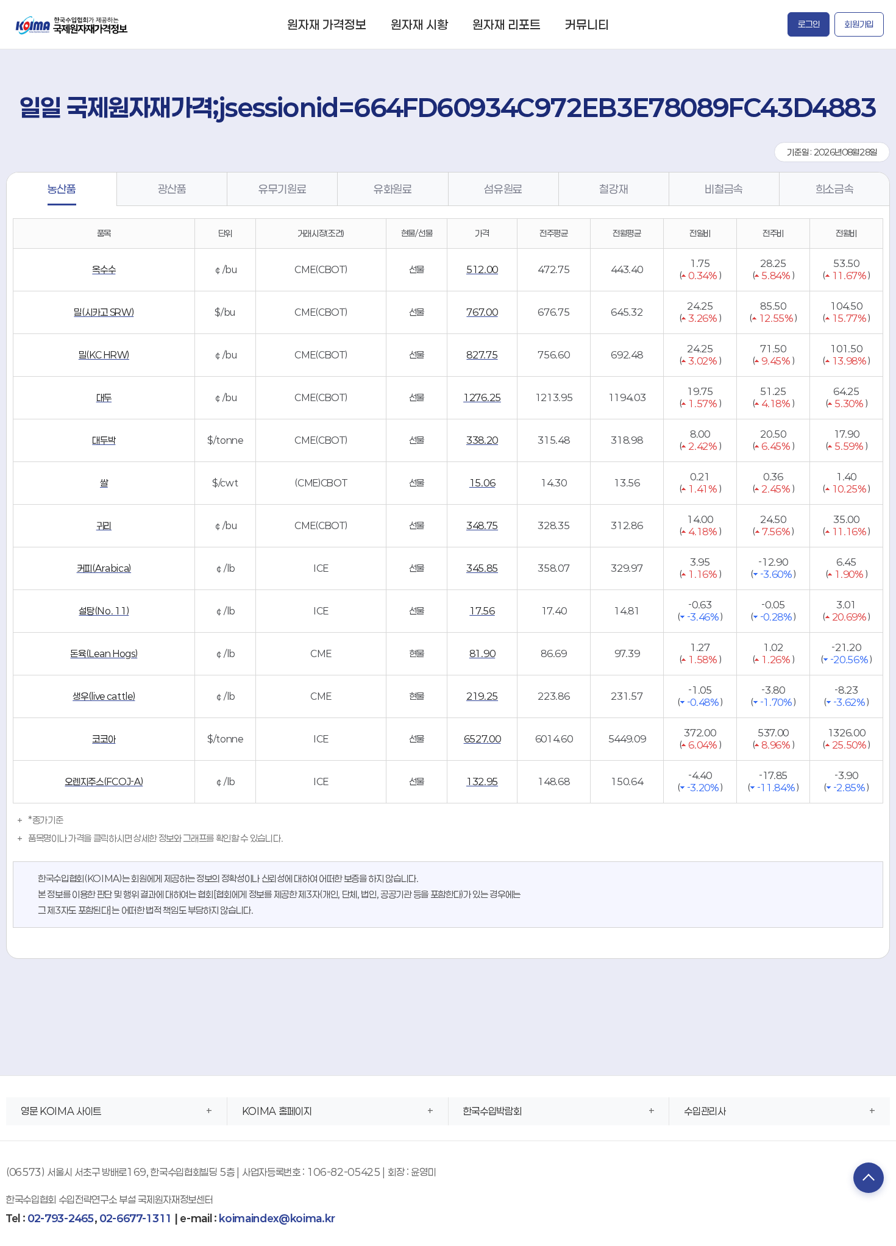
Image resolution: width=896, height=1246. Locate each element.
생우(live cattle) (104, 696)
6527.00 (482, 738)
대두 (104, 397)
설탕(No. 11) (104, 610)
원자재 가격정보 (326, 24)
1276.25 (482, 397)
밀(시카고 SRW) (103, 312)
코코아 (103, 738)
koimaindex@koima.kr (277, 1218)
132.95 (482, 781)
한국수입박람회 (492, 1111)
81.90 (482, 653)
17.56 (481, 610)
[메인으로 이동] (72, 24)
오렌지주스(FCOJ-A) (104, 781)
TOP (868, 1177)
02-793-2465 (60, 1218)
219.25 (482, 696)
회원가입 (859, 24)
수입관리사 (704, 1111)
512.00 (482, 269)
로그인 (808, 24)
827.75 (481, 354)
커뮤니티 (587, 24)
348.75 (482, 525)
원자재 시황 (419, 24)
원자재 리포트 (506, 24)
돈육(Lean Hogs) (103, 653)
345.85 (482, 568)
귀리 (104, 525)
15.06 (482, 482)
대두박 (103, 440)
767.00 (481, 312)
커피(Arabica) (104, 568)
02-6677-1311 (135, 1218)
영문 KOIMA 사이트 (61, 1111)
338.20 (482, 440)
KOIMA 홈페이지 (277, 1111)
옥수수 (103, 269)
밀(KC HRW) (104, 354)
